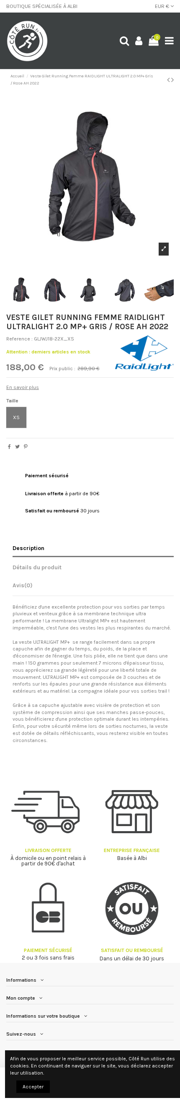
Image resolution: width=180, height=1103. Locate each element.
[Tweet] (17, 447)
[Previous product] (169, 79)
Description (28, 548)
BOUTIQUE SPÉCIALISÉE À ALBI (41, 6)
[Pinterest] (26, 447)
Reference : (19, 339)
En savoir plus (22, 387)
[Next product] (172, 79)
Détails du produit (37, 567)
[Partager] (9, 447)
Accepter (33, 1087)
